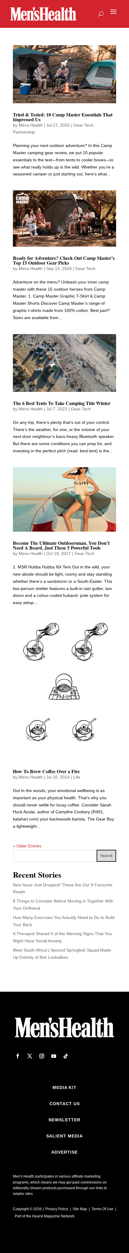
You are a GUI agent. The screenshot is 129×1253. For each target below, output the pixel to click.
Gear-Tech (83, 125)
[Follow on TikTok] (65, 1056)
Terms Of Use (102, 1209)
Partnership (24, 132)
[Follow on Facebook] (17, 1056)
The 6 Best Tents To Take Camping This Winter (61, 403)
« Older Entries (27, 846)
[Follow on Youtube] (53, 1056)
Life (76, 777)
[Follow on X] (29, 1056)
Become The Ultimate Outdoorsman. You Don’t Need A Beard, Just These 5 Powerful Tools (61, 545)
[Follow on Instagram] (41, 1056)
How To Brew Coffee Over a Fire (46, 771)
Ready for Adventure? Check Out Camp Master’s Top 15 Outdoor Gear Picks (64, 260)
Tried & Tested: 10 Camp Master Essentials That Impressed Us (62, 117)
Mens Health (31, 125)
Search (106, 855)
